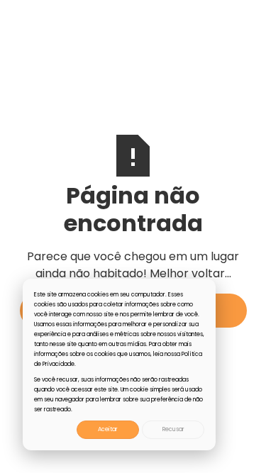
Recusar (173, 429)
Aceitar (108, 429)
